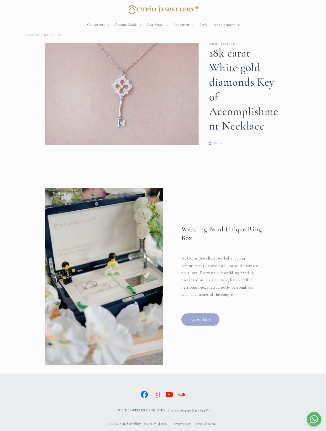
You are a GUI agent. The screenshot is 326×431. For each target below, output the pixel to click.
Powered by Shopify (154, 423)
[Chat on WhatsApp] (314, 419)
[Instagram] (156, 394)
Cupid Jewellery (130, 423)
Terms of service (206, 423)
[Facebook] (144, 394)
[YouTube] (169, 394)
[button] (98, 24)
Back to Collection (43, 35)
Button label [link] (200, 319)
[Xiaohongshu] (181, 394)
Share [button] (218, 143)
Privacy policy (182, 423)
